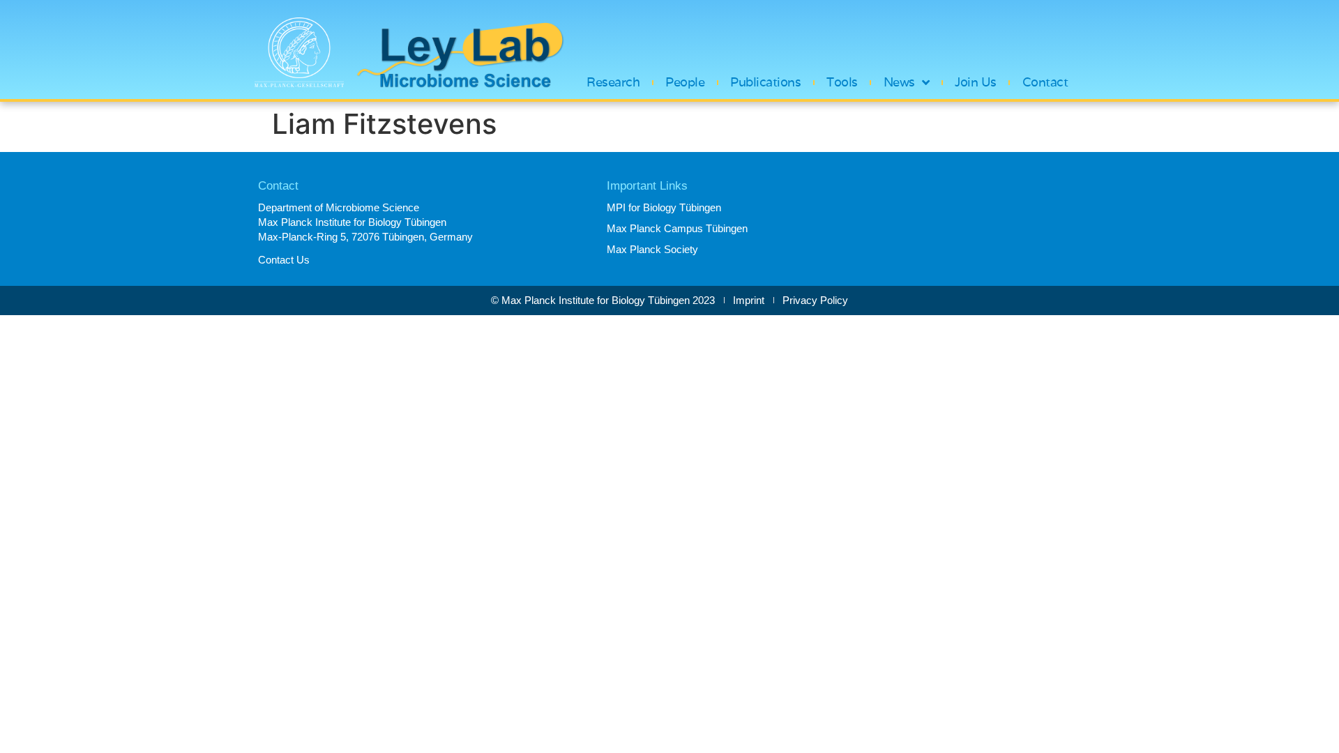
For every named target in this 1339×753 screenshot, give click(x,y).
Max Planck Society (652, 249)
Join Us (976, 82)
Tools (842, 82)
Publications (765, 82)
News (899, 82)
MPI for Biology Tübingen (664, 207)
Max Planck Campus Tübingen (677, 228)
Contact (1045, 82)
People (684, 82)
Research (613, 82)
